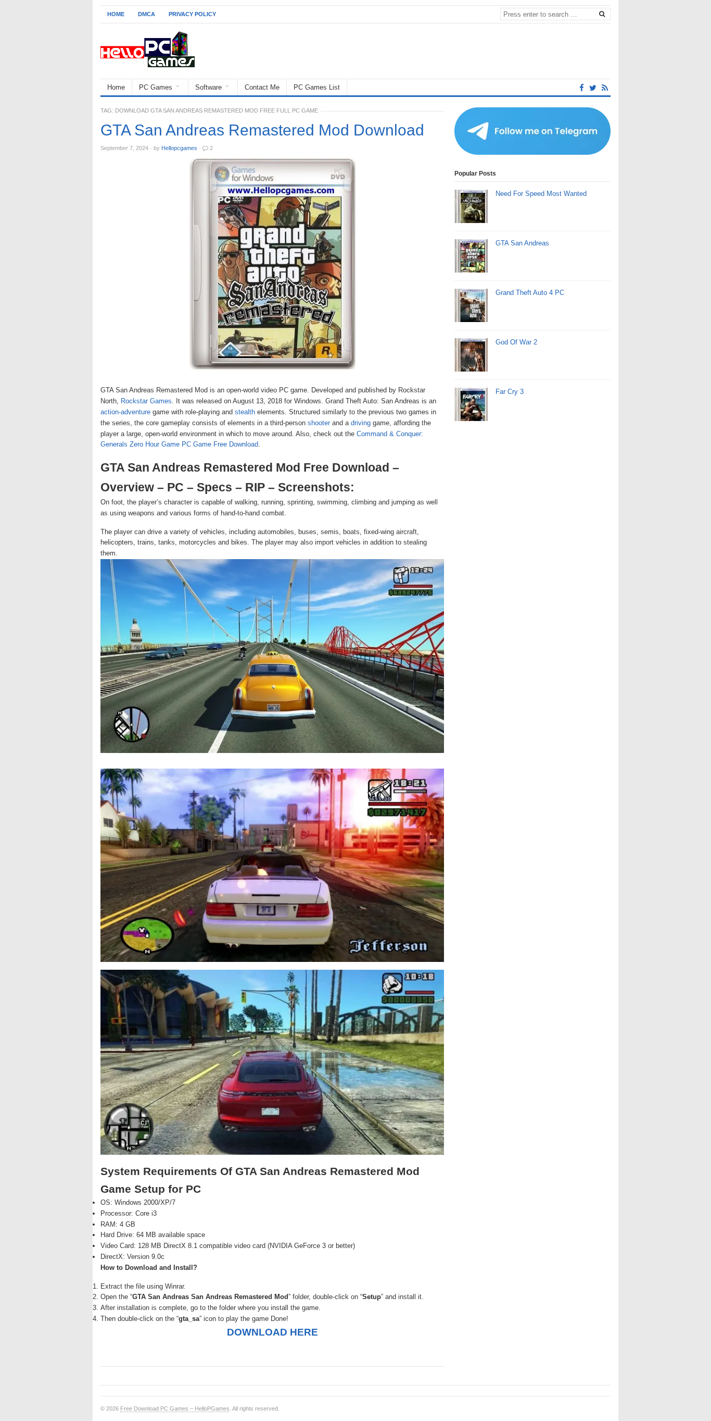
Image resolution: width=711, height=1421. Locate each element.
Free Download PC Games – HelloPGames (175, 1408)
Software (208, 87)
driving (361, 423)
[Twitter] (593, 87)
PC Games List (317, 87)
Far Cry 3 (510, 392)
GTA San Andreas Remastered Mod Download (262, 130)
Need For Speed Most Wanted (541, 193)
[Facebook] (582, 87)
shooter (319, 423)
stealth (245, 412)
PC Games (155, 87)
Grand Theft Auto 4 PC (530, 292)
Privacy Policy (192, 14)
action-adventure (125, 412)
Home (115, 14)
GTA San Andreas (522, 243)
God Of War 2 (516, 342)
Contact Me (262, 87)
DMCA (146, 14)
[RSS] (605, 87)
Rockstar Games (146, 401)
